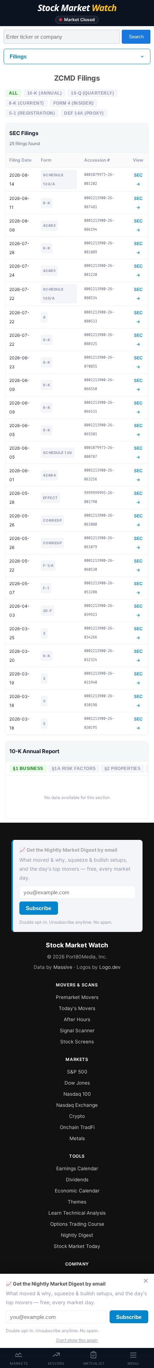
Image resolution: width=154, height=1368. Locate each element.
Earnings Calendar (77, 1168)
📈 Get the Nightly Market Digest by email (68, 850)
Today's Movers (77, 1008)
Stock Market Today (77, 1246)
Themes (77, 1202)
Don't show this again (77, 1340)
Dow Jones (77, 1083)
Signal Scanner (77, 1030)
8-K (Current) (26, 103)
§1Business (28, 768)
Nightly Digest (77, 1235)
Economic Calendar (77, 1191)
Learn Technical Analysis (77, 1213)
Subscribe (38, 908)
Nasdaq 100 (77, 1094)
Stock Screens (77, 1041)
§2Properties (123, 768)
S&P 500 (77, 1072)
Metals (77, 1138)
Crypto (77, 1116)
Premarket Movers (77, 997)
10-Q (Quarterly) (92, 93)
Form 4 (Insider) (73, 103)
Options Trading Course (77, 1224)
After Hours (77, 1019)
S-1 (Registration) (32, 113)
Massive (62, 967)
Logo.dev (110, 967)
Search (136, 36)
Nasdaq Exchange (77, 1105)
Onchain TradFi (77, 1127)
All (13, 93)
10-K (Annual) (44, 93)
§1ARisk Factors (74, 768)
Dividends (77, 1179)
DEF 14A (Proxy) (84, 113)
